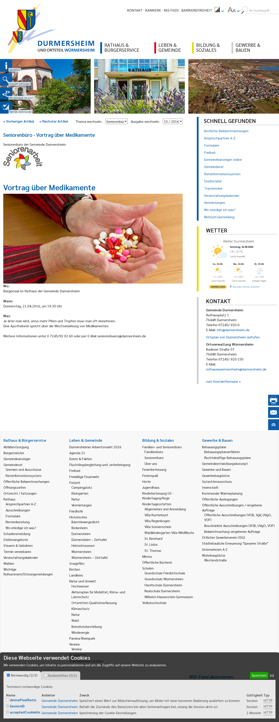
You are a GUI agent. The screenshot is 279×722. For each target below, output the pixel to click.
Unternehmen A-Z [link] (215, 549)
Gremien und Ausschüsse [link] (23, 469)
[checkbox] (8, 675)
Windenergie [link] (80, 632)
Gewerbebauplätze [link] (216, 475)
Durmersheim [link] (80, 533)
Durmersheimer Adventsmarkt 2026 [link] (95, 447)
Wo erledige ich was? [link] (21, 527)
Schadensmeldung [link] (16, 533)
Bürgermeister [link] (13, 452)
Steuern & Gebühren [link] (18, 545)
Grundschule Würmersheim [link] (164, 579)
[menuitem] (219, 10)
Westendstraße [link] (215, 560)
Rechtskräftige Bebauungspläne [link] (227, 457)
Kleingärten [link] (79, 493)
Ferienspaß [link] (150, 475)
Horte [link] (146, 481)
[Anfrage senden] (273, 416)
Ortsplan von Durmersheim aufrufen (233, 337)
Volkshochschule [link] (154, 602)
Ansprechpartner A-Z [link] (21, 504)
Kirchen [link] (74, 569)
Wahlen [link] (8, 563)
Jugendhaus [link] (151, 487)
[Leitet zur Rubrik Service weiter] (6, 93)
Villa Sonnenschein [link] (158, 526)
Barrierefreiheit (196, 10)
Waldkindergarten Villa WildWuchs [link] (169, 532)
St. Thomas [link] (153, 550)
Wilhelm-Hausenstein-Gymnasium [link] (169, 596)
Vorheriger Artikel (18, 121)
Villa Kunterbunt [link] (156, 514)
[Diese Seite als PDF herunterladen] (273, 404)
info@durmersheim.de (233, 329)
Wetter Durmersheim (238, 241)
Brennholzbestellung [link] (86, 626)
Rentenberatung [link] (18, 521)
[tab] (22, 675)
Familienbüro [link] (154, 451)
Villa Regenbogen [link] (157, 520)
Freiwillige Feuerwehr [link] (84, 476)
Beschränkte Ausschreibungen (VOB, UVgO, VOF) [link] (239, 525)
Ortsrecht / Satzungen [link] (20, 493)
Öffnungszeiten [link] (14, 487)
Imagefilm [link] (76, 563)
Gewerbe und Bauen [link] (216, 469)
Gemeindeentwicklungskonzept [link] (225, 463)
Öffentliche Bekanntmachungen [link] (26, 481)
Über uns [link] (151, 463)
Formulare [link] (13, 516)
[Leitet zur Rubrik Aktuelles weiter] (6, 65)
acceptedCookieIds (25, 712)
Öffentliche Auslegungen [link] (220, 499)
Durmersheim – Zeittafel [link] (89, 539)
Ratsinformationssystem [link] (23, 475)
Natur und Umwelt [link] (82, 581)
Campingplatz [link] (81, 487)
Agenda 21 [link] (77, 452)
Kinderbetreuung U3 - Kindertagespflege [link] (158, 495)
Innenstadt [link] (210, 487)
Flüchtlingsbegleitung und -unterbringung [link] (99, 464)
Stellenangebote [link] (15, 539)
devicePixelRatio (23, 700)
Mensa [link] (147, 556)
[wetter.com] (218, 287)
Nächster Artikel (53, 121)
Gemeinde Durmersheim (60, 700)
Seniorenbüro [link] (154, 457)
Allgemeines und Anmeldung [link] (165, 509)
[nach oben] (273, 428)
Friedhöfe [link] (76, 511)
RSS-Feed (171, 10)
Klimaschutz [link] (80, 608)
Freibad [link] (74, 470)
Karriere (153, 10)
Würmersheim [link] (81, 551)
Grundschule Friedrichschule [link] (165, 573)
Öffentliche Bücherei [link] (157, 562)
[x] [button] (272, 675)
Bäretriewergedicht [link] (85, 521)
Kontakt (135, 10)
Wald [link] (75, 620)
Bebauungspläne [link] (214, 447)
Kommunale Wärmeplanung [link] (222, 493)
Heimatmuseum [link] (83, 545)
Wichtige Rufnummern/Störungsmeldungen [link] (28, 571)
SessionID (17, 706)
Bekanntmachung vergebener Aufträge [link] (232, 531)
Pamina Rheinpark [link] (82, 638)
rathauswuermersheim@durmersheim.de (236, 369)
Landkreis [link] (76, 575)
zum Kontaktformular (222, 381)
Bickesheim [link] (79, 527)
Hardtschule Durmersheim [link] (163, 585)
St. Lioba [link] (151, 544)
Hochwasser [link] (80, 586)
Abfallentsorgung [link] (16, 447)
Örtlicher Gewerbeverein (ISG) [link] (223, 537)
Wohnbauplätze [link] (213, 555)
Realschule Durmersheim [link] (162, 591)
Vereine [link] (76, 649)
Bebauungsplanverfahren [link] (222, 451)
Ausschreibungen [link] (18, 510)
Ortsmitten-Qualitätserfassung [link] (94, 602)
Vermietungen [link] (81, 505)
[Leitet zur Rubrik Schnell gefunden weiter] (6, 79)
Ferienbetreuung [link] (154, 469)
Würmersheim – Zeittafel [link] (89, 557)
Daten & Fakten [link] (80, 458)
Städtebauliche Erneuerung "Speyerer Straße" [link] (235, 543)
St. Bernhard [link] (153, 538)
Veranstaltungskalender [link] (20, 557)
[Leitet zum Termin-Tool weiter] (6, 107)
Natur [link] (75, 499)
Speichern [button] (259, 675)
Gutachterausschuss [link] (217, 481)
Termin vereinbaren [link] (17, 551)
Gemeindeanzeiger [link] (17, 458)
